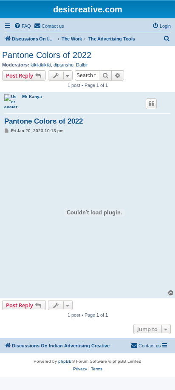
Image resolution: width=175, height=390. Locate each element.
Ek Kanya (32, 96)
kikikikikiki (41, 64)
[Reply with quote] (151, 103)
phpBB (65, 361)
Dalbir (82, 64)
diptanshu (63, 64)
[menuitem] (22, 26)
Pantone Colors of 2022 (46, 55)
